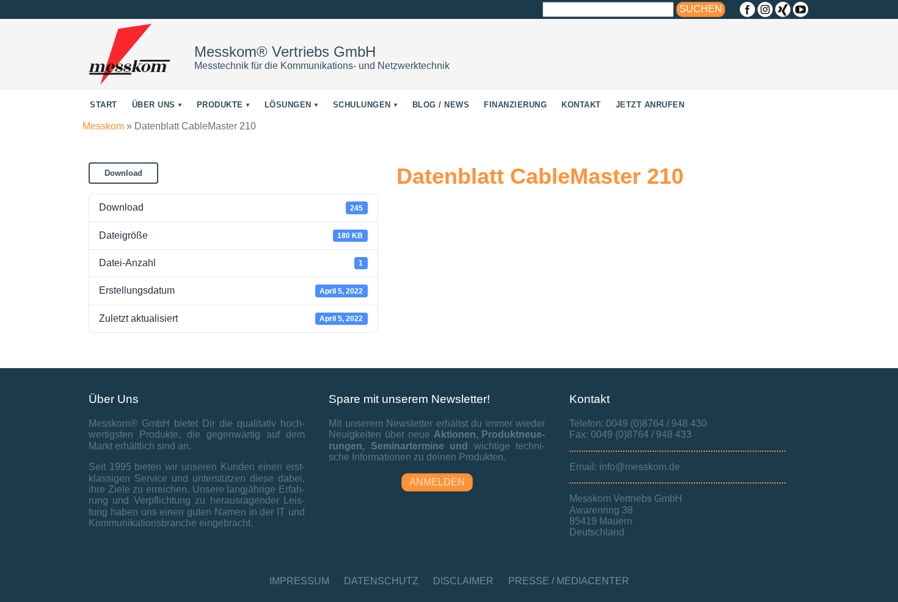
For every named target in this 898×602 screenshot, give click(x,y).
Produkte (220, 104)
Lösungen (288, 104)
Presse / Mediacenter (568, 581)
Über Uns (153, 104)
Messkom (103, 126)
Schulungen (362, 104)
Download (123, 173)
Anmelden (437, 482)
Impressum (299, 581)
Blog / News (441, 104)
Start (103, 104)
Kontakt (581, 104)
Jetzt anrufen (650, 104)
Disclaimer (463, 581)
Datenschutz (381, 581)
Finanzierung (515, 104)
